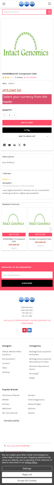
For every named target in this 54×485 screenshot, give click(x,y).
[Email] (9, 145)
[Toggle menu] (4, 4)
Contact (6, 363)
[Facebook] (4, 145)
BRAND (5, 400)
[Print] (14, 145)
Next (50, 229)
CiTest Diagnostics (36, 400)
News (4, 368)
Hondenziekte (11, 420)
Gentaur (6, 404)
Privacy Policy (27, 440)
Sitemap (6, 372)
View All (31, 413)
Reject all (27, 474)
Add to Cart (14, 234)
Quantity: (7, 110)
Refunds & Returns (27, 436)
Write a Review (30, 77)
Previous (3, 229)
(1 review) (19, 77)
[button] (27, 136)
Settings (27, 468)
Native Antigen (34, 404)
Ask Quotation (8, 359)
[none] (27, 44)
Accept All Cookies (27, 480)
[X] (19, 145)
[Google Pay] (27, 130)
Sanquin (31, 395)
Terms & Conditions (27, 430)
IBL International (9, 413)
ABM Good (6, 408)
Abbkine (31, 408)
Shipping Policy (27, 433)
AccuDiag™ (34, 373)
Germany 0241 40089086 (18, 446)
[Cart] (50, 4)
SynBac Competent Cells (40, 239)
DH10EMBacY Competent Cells (14, 240)
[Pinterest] (24, 145)
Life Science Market (11, 395)
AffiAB (31, 378)
